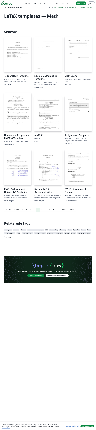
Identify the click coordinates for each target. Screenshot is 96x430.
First (8, 210)
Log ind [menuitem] (91, 3)
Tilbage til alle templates (13, 7)
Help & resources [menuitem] (66, 3)
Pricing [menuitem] (55, 3)
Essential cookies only (72, 426)
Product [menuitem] (28, 3)
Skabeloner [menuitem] (47, 3)
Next (64, 210)
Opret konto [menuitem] (80, 3)
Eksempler (72, 7)
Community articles (85, 7)
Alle (55, 7)
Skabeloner (62, 7)
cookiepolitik (6, 428)
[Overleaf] (7, 3)
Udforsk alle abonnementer (57, 276)
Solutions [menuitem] (37, 3)
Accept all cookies (87, 426)
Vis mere (8, 237)
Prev (16, 210)
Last (72, 210)
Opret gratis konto (36, 276)
